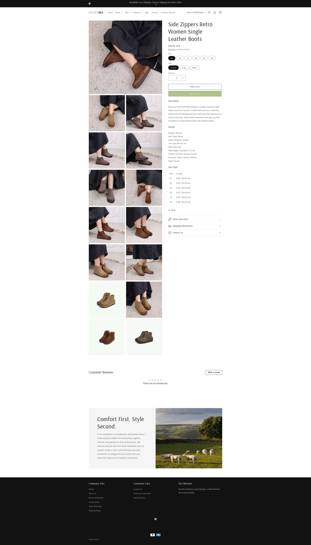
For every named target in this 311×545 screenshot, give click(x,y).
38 (196, 58)
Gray (184, 68)
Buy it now (195, 93)
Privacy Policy (94, 502)
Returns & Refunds (96, 498)
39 (204, 58)
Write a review (214, 372)
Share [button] (173, 210)
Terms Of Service (95, 506)
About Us (92, 493)
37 (188, 58)
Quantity (171, 73)
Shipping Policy (95, 510)
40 (212, 58)
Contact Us (138, 489)
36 (180, 58)
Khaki (194, 68)
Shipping (171, 49)
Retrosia (96, 539)
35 (172, 58)
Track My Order (139, 498)
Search (91, 489)
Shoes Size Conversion (142, 493)
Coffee (173, 68)
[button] (119, 12)
